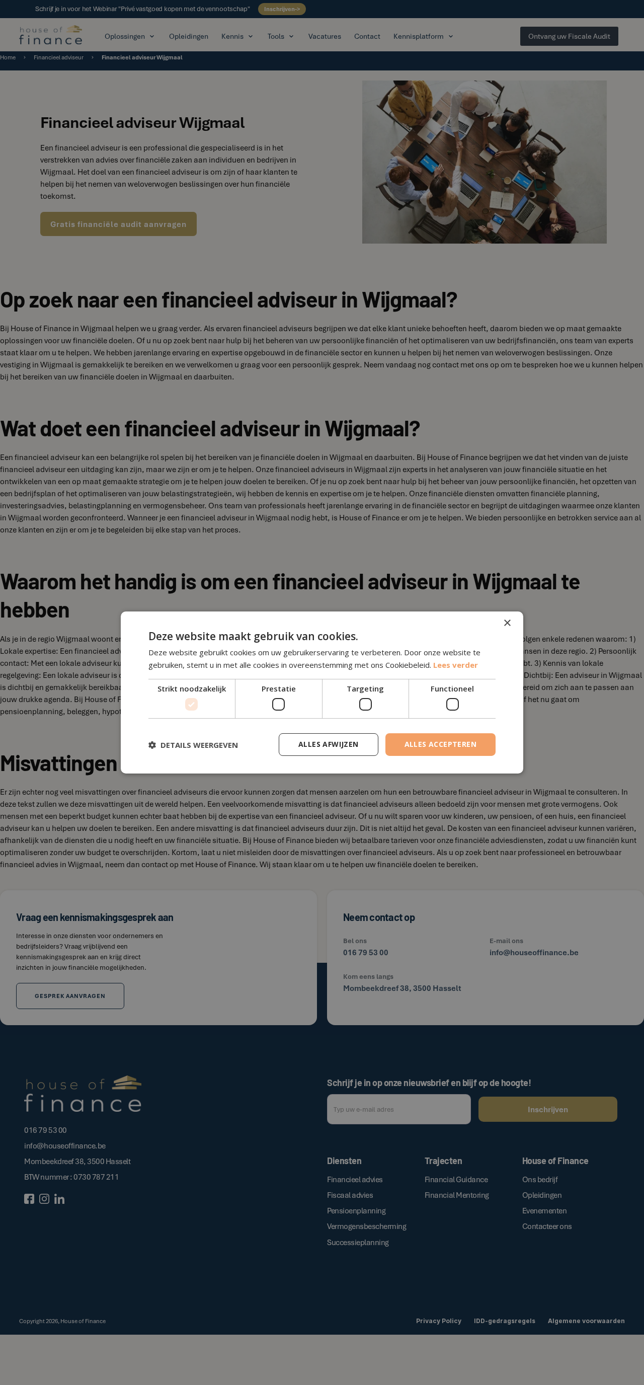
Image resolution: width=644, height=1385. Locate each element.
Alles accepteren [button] (440, 744)
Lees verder (455, 665)
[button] (193, 744)
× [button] (507, 623)
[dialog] (322, 692)
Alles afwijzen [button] (328, 744)
